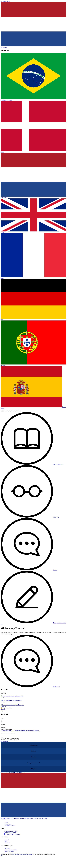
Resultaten (3, 706)
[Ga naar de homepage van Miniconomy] (11, 411)
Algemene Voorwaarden (10, 850)
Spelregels (7, 848)
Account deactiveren (9, 825)
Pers (5, 841)
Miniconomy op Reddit (10, 832)
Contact (6, 839)
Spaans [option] (64, 407)
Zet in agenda (4, 741)
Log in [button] (2, 408)
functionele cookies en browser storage (22, 854)
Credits (6, 822)
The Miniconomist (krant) (10, 831)
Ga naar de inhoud (5, 1)
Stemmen (3, 709)
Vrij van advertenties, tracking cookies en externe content (32, 818)
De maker (7, 842)
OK (2, 855)
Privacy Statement (9, 851)
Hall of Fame (7, 824)
